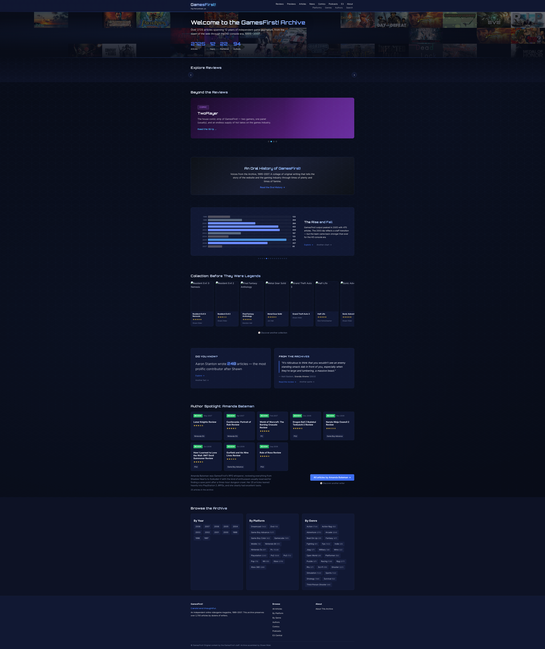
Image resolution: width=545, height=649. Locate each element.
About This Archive (324, 609)
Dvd (274, 526)
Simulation (314, 573)
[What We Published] (284, 258)
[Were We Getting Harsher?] (260, 258)
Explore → (308, 245)
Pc (275, 549)
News (312, 4)
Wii (266, 561)
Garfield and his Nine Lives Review (238, 454)
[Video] (273, 141)
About (350, 4)
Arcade (331, 532)
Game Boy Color (260, 538)
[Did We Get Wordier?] (278, 258)
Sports (331, 573)
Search (349, 7)
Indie (339, 544)
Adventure (314, 532)
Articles (302, 4)
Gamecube (281, 538)
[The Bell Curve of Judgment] (264, 258)
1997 (206, 538)
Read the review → (287, 382)
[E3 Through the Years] (276, 258)
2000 (225, 532)
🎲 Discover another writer (332, 483)
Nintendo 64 (272, 544)
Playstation (258, 555)
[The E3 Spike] (280, 258)
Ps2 (275, 555)
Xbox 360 (258, 567)
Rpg (341, 561)
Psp (254, 561)
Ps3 (287, 555)
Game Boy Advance (262, 532)
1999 (235, 532)
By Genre (311, 520)
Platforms (317, 7)
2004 (235, 526)
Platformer (332, 555)
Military (324, 549)
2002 (207, 532)
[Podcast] (268, 141)
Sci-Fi (322, 567)
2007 (207, 526)
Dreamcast (258, 526)
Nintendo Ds (258, 549)
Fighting (312, 544)
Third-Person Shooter (318, 584)
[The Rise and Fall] (266, 258)
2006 (216, 526)
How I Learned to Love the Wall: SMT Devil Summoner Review (205, 455)
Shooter (337, 567)
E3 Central (277, 635)
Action (312, 526)
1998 (197, 538)
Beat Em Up (314, 538)
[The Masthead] (272, 258)
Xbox (278, 561)
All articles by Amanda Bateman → (332, 477)
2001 (216, 532)
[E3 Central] (276, 141)
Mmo (338, 549)
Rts (310, 567)
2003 (197, 532)
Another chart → (324, 245)
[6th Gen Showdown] (270, 258)
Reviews (280, 4)
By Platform (257, 520)
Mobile (256, 544)
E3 (342, 4)
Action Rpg (329, 526)
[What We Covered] (268, 258)
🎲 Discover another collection (272, 332)
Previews (291, 4)
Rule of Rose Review (270, 452)
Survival (329, 579)
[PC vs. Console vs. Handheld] (286, 258)
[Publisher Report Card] (262, 258)
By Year (199, 520)
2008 (197, 526)
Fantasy (331, 538)
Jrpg (311, 549)
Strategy (313, 579)
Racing (326, 561)
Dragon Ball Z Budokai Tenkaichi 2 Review (304, 423)
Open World (314, 555)
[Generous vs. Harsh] (274, 258)
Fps (326, 544)
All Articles (277, 609)
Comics (321, 4)
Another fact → (202, 380)
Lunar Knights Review (204, 422)
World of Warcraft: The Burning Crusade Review (272, 425)
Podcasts (333, 4)
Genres (328, 7)
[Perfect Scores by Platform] (282, 258)
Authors (339, 7)
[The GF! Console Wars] (258, 258)
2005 (226, 526)
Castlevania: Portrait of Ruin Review (239, 423)
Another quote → (307, 382)
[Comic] (271, 141)
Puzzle (311, 561)
